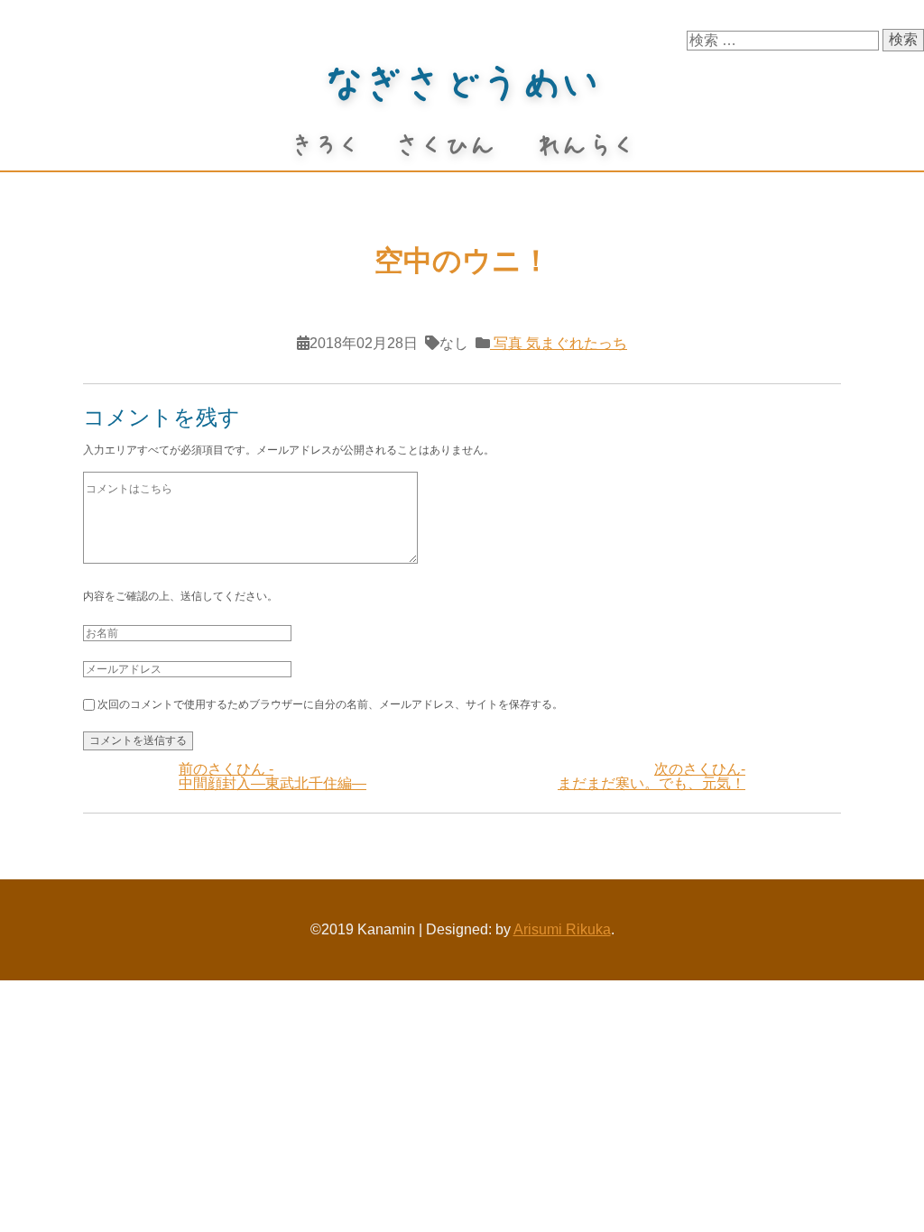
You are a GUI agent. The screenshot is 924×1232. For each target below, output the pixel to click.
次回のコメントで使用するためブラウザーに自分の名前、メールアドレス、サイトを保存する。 (330, 704)
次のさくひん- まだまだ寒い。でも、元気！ (651, 776)
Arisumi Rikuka (562, 929)
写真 (506, 343)
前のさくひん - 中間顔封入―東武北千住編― (272, 776)
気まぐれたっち (574, 343)
